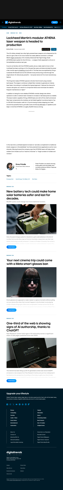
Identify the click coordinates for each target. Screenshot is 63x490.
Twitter (13, 404)
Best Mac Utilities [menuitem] (38, 27)
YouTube (16, 404)
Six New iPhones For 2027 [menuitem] (26, 27)
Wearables (40, 413)
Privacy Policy (23, 465)
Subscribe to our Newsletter (43, 432)
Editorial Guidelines (14, 439)
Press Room (22, 468)
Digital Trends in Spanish (43, 439)
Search (60, 22)
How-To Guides (41, 423)
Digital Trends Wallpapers (43, 437)
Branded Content (41, 434)
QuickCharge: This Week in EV (23, 179)
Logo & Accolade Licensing (16, 442)
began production (16, 58)
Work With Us (9, 468)
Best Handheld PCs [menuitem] (48, 27)
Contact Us (13, 434)
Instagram (10, 404)
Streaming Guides (41, 418)
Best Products (40, 420)
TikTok (19, 404)
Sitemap (22, 470)
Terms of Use (9, 473)
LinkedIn (26, 404)
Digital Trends (10, 24)
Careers (8, 465)
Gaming (12, 415)
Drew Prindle (10, 49)
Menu (2, 22)
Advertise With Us (14, 437)
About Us (12, 432)
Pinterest (22, 404)
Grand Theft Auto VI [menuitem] (13, 27)
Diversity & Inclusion (11, 470)
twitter (16, 168)
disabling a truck (24, 70)
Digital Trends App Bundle (43, 442)
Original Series (41, 425)
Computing (13, 413)
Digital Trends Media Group (15, 480)
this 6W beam (41, 104)
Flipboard (29, 404)
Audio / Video (13, 418)
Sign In (54, 22)
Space (39, 415)
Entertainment (14, 423)
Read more (11, 247)
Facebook (7, 404)
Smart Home (13, 420)
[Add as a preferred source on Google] (46, 49)
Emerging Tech (10, 179)
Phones (12, 410)
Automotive (13, 425)
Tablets (39, 410)
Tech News (34, 179)
